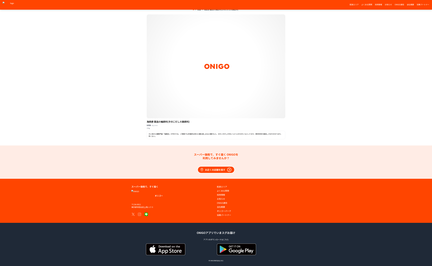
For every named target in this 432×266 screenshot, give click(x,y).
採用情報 (378, 4)
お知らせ (388, 4)
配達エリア (354, 4)
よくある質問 (366, 4)
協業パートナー (423, 4)
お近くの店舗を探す (215, 169)
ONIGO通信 (399, 4)
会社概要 (410, 4)
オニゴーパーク (224, 210)
